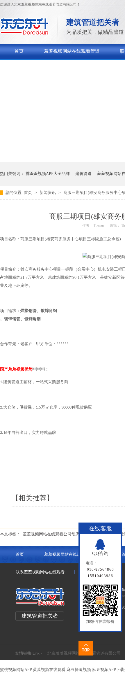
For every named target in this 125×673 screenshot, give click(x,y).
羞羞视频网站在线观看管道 (72, 51)
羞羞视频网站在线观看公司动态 (51, 534)
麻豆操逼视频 (79, 669)
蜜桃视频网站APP (16, 669)
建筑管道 (83, 173)
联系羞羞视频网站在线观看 (40, 572)
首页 (19, 51)
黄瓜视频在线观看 (49, 669)
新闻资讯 (48, 192)
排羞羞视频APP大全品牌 (48, 173)
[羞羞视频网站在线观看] (24, 33)
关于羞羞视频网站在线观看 (42, 66)
